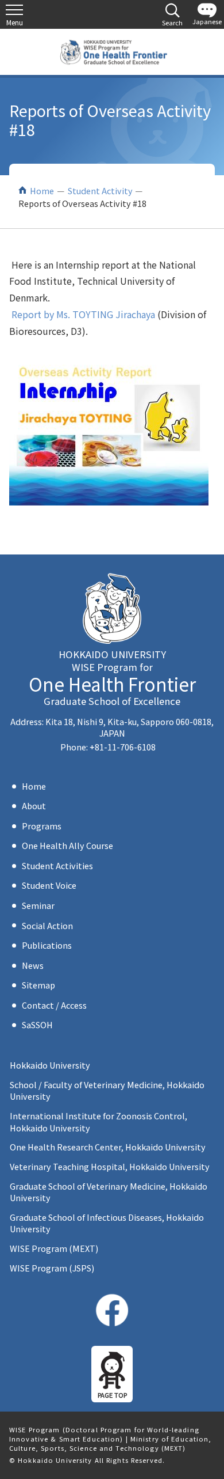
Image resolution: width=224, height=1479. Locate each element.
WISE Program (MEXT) (54, 1248)
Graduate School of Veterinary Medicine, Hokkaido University (108, 1191)
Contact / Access (54, 1005)
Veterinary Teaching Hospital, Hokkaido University (110, 1166)
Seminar (38, 905)
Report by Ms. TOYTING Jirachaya (83, 314)
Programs (41, 826)
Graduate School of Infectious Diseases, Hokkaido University (107, 1223)
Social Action (47, 925)
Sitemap (38, 985)
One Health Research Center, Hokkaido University (108, 1147)
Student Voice (49, 885)
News (33, 965)
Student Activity (100, 190)
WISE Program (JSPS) (52, 1268)
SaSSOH (37, 1024)
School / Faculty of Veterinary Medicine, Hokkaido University (107, 1090)
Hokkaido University (50, 1065)
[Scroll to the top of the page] (112, 1374)
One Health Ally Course (67, 845)
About (34, 805)
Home (42, 190)
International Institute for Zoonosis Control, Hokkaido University (98, 1121)
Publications (47, 945)
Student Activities (57, 865)
